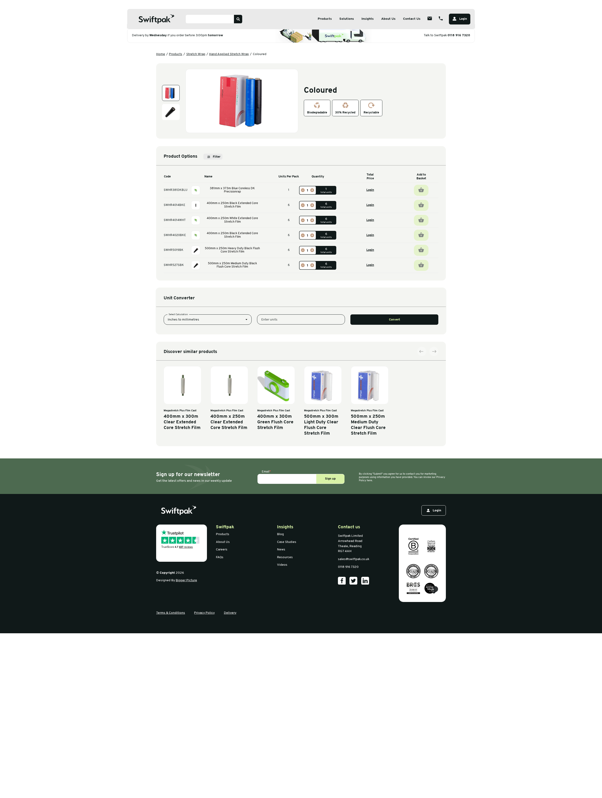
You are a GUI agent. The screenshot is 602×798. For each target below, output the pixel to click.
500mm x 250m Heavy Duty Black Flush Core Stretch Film (232, 250)
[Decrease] (303, 190)
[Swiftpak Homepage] (157, 19)
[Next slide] (433, 351)
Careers (221, 549)
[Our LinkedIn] (365, 581)
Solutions (346, 19)
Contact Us (411, 19)
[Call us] (440, 18)
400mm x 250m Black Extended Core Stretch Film (232, 205)
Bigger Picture (186, 580)
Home (160, 54)
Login (370, 190)
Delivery (230, 613)
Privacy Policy (204, 613)
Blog (280, 534)
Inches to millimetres (183, 319)
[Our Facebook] (342, 581)
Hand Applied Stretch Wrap (229, 54)
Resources (285, 557)
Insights (367, 19)
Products (325, 19)
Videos (282, 565)
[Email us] (429, 18)
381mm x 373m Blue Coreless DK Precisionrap (232, 190)
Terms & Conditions (170, 613)
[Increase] (312, 190)
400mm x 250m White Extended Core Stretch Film (232, 220)
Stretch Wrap (195, 54)
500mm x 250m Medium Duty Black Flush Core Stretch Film (232, 265)
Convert (394, 319)
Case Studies (286, 542)
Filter (216, 156)
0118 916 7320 (459, 35)
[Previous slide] (421, 351)
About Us (388, 19)
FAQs (219, 557)
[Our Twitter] (353, 581)
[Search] (238, 19)
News (281, 549)
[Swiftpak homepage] (178, 510)
